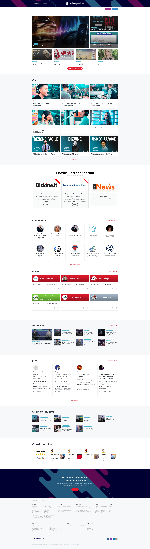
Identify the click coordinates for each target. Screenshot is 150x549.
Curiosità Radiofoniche (48, 512)
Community (75, 9)
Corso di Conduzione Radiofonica (64, 506)
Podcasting (34, 507)
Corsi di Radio (42, 9)
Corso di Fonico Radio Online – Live (82, 506)
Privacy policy (61, 544)
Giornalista (97, 514)
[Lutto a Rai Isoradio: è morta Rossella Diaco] (108, 57)
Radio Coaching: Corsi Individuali (55, 529)
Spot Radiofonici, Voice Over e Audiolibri (40, 531)
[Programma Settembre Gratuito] (86, 380)
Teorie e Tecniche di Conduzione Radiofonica (75, 525)
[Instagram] (111, 539)
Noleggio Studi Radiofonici (37, 525)
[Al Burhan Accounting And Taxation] (92, 252)
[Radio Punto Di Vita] (46, 302)
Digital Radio (34, 514)
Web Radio (46, 511)
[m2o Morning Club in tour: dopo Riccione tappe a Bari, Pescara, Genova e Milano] (86, 57)
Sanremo (34, 510)
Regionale (111, 507)
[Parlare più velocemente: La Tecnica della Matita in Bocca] (108, 418)
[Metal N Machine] (46, 283)
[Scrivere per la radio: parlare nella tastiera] (86, 428)
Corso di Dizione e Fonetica (63, 512)
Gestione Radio (52, 528)
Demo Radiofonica (35, 530)
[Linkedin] (114, 539)
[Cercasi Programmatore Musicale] (42, 380)
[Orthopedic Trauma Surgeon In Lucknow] (75, 233)
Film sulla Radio (47, 506)
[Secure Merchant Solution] (58, 252)
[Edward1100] (75, 283)
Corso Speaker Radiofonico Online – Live (83, 511)
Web (110, 511)
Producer (97, 511)
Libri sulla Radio (47, 517)
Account (103, 510)
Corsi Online (46, 541)
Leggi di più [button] (53, 460)
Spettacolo (34, 509)
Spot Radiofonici (47, 516)
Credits (78, 544)
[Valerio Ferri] (110, 233)
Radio (64, 541)
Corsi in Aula (40, 541)
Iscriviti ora (75, 489)
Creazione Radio (35, 529)
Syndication (111, 509)
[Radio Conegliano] (104, 283)
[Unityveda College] (75, 252)
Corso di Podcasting (61, 511)
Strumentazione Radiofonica (49, 514)
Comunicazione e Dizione (37, 516)
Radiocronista (104, 506)
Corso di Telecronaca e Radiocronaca (65, 507)
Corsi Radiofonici (35, 520)
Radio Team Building (53, 531)
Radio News (35, 61)
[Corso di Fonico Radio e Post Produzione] (104, 96)
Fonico (96, 510)
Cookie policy (66, 544)
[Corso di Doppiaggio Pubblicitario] (46, 122)
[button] (117, 455)
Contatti (88, 527)
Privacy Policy (89, 530)
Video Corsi (53, 541)
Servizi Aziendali (64, 9)
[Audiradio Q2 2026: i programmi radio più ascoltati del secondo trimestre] (104, 40)
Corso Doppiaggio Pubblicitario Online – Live (84, 507)
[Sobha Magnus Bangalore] (40, 252)
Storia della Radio (47, 507)
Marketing (103, 509)
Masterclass (53, 9)
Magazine (34, 9)
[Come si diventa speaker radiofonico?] (42, 418)
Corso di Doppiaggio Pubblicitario (64, 510)
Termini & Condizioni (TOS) (73, 544)
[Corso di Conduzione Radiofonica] (46, 96)
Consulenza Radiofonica (37, 528)
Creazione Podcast (35, 527)
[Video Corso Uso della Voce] (104, 146)
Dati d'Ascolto (35, 518)
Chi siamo (89, 525)
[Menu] (116, 3)
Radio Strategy (65, 417)
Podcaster (97, 507)
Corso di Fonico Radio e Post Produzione (65, 509)
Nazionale (111, 506)
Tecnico (96, 512)
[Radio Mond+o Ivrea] (104, 302)
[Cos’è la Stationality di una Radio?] (86, 418)
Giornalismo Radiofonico (49, 515)
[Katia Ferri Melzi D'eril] (58, 233)
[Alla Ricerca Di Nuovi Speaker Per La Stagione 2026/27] (64, 380)
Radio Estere (34, 512)
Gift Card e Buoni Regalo (54, 530)
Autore (102, 507)
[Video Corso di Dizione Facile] (46, 146)
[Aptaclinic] (92, 233)
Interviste (86, 330)
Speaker (96, 506)
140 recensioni (42, 455)
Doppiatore (97, 509)
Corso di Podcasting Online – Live (82, 512)
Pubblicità (89, 528)
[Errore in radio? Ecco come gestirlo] (42, 428)
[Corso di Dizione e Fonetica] (104, 122)
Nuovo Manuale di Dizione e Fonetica (74, 527)
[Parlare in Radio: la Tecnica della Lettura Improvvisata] (64, 428)
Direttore (103, 511)
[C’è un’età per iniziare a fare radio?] (64, 418)
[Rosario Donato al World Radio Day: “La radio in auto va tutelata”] (64, 332)
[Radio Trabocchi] (75, 302)
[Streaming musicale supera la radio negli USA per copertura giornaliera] (60, 32)
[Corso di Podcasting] (75, 122)
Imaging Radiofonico (53, 527)
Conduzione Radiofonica (44, 417)
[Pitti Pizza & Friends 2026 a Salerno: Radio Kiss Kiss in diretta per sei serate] (104, 23)
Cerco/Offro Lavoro (90, 529)
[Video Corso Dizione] (75, 146)
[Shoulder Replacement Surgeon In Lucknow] (40, 233)
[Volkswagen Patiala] (110, 252)
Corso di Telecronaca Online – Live (82, 509)
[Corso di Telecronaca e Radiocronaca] (75, 96)
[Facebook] (108, 539)
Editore (102, 512)
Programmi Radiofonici (53, 525)
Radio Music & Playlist (36, 511)
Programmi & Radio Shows (37, 517)
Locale (110, 510)
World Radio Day (86, 9)
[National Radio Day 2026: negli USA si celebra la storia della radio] (42, 57)
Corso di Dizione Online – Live (81, 510)
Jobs (68, 541)
